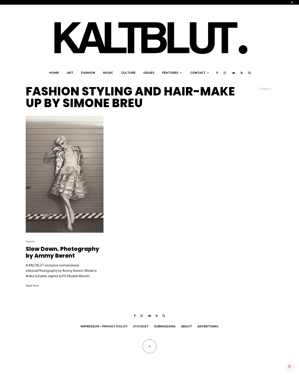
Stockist (141, 326)
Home (54, 72)
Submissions (164, 326)
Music (108, 72)
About (186, 326)
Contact (198, 72)
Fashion (88, 72)
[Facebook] (217, 73)
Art (70, 72)
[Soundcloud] (233, 73)
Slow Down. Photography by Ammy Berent (62, 252)
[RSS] (242, 73)
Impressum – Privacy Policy (104, 326)
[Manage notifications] (289, 366)
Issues (148, 72)
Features (170, 72)
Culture (128, 72)
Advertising (207, 326)
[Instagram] (225, 73)
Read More (32, 285)
